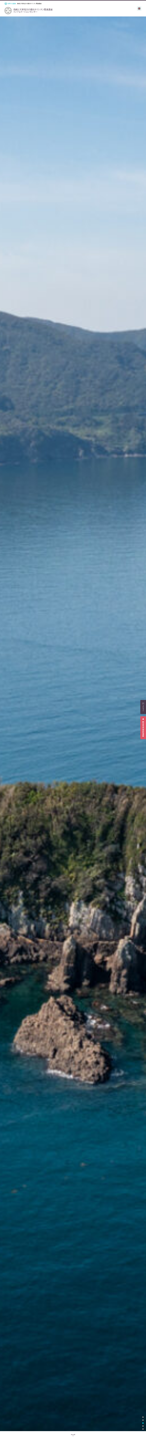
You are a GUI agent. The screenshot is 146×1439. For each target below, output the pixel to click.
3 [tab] (143, 1423)
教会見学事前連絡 (143, 729)
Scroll (73, 1434)
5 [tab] (143, 1429)
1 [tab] (143, 1417)
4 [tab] (143, 1426)
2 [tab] (143, 1420)
